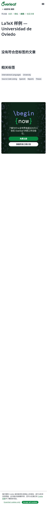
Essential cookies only (12, 502)
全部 (10, 14)
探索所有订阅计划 (23, 144)
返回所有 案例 (8, 9)
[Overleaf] (8, 4)
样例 (22, 14)
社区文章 (30, 14)
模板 (16, 14)
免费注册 (23, 138)
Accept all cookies (30, 502)
